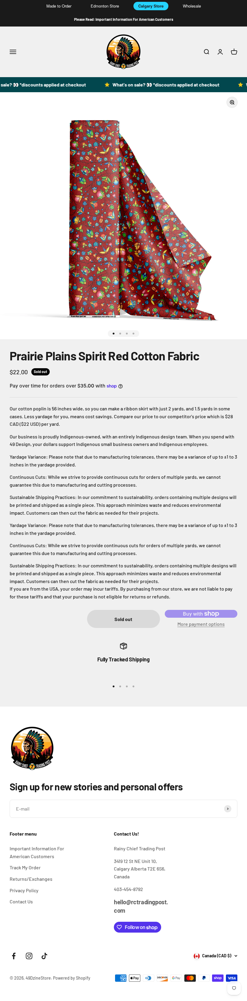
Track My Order (25, 867)
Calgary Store (151, 6)
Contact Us (21, 901)
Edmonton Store (105, 6)
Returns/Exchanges (31, 879)
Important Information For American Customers (37, 852)
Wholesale (192, 6)
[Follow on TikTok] (44, 956)
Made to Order (58, 6)
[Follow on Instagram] (29, 956)
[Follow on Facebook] (14, 956)
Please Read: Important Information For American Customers (123, 19)
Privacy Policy (24, 890)
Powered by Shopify (71, 978)
